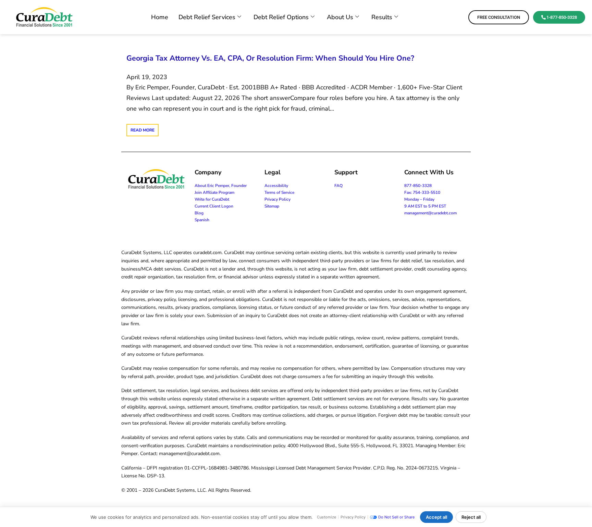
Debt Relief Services (206, 17)
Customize (326, 517)
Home (159, 17)
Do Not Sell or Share (396, 517)
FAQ (338, 185)
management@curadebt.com (430, 213)
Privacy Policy (277, 199)
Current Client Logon (214, 206)
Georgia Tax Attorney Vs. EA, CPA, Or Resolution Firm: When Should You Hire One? (270, 58)
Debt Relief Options (281, 17)
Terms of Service (279, 192)
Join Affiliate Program (214, 192)
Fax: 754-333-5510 (422, 192)
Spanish (202, 220)
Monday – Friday (419, 199)
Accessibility (276, 185)
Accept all (436, 517)
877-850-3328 (418, 185)
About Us (340, 17)
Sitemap (271, 206)
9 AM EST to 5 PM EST (425, 206)
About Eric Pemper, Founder (221, 185)
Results (381, 17)
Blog (199, 213)
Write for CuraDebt (212, 199)
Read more (143, 130)
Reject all (471, 517)
